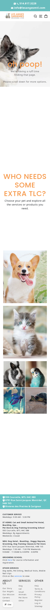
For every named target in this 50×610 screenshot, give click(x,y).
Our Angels (8, 591)
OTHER (39, 580)
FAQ (37, 585)
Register (39, 600)
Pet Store (23, 597)
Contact (6, 600)
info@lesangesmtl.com (29, 7)
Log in (38, 603)
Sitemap (39, 606)
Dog (21, 585)
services (18, 576)
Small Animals (23, 593)
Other (21, 600)
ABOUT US (7, 582)
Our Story (7, 588)
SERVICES (25, 580)
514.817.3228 (27, 3)
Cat (20, 589)
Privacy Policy (38, 595)
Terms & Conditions (40, 590)
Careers (6, 597)
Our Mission (9, 594)
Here (10, 560)
